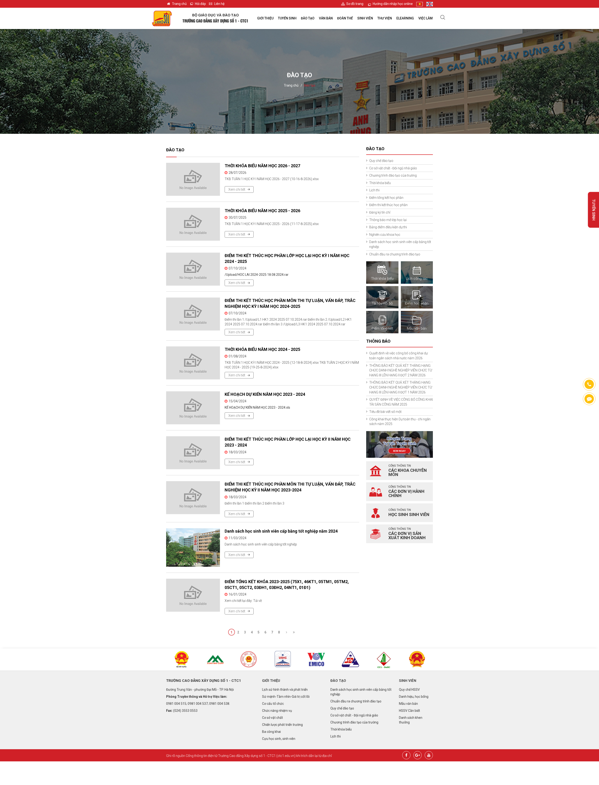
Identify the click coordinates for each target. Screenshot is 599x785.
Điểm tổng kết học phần (386, 198)
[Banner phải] (399, 444)
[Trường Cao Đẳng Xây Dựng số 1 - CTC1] (162, 18)
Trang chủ (179, 4)
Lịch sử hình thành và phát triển (285, 689)
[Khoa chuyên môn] (375, 470)
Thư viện (384, 18)
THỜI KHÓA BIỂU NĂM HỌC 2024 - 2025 (262, 349)
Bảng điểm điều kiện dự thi (388, 227)
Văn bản (326, 18)
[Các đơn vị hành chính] (375, 492)
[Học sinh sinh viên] (375, 513)
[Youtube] (429, 754)
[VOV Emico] (316, 659)
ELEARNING (405, 18)
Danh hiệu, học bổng (413, 696)
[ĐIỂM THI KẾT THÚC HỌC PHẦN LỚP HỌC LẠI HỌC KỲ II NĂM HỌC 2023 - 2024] (193, 452)
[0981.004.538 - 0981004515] (589, 384)
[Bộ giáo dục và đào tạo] (249, 659)
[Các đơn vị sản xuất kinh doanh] (375, 534)
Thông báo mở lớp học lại (388, 220)
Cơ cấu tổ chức (273, 703)
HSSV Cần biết (409, 710)
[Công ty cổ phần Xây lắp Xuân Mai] (215, 659)
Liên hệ (219, 4)
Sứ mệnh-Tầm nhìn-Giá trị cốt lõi (286, 696)
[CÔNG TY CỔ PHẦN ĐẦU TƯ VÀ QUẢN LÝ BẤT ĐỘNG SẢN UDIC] (282, 659)
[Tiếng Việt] (419, 4)
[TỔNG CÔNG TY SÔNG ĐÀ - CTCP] (350, 659)
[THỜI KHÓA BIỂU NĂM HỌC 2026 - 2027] (193, 179)
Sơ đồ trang (354, 4)
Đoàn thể (345, 18)
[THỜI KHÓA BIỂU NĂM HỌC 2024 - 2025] (193, 362)
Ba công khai (271, 732)
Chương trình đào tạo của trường (393, 175)
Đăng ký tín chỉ (379, 212)
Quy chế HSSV (409, 689)
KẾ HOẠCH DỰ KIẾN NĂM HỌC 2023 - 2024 (265, 394)
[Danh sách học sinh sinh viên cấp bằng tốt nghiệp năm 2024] (193, 547)
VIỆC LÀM (425, 18)
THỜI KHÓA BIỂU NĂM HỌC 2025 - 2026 (262, 210)
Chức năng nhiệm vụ (277, 710)
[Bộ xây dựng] (181, 659)
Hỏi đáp (200, 4)
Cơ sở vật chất (272, 718)
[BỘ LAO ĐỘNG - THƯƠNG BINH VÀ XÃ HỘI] (417, 659)
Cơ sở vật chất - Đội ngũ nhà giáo (393, 168)
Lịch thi (374, 190)
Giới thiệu (265, 18)
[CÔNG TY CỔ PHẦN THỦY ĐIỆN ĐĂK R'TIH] (383, 660)
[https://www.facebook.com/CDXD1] (589, 398)
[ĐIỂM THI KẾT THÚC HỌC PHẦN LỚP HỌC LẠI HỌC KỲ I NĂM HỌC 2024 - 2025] (193, 269)
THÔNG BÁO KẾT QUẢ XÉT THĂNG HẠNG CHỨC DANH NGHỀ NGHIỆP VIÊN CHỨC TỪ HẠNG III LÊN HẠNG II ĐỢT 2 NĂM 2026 (400, 370)
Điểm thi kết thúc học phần (388, 205)
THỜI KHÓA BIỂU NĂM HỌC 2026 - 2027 (262, 165)
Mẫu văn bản (408, 703)
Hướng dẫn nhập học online (393, 4)
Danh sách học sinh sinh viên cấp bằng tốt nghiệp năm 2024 (281, 531)
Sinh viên (365, 18)
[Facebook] (406, 754)
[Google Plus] (417, 754)
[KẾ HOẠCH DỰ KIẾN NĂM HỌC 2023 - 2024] (193, 407)
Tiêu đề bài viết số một (385, 412)
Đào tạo (307, 18)
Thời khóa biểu (380, 183)
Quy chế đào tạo (381, 161)
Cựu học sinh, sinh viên (278, 739)
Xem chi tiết (236, 189)
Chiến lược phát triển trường (282, 725)
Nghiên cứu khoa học (384, 234)
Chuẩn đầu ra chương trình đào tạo (394, 254)
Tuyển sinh (287, 18)
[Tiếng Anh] (429, 4)
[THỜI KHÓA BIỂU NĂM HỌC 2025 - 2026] (193, 224)
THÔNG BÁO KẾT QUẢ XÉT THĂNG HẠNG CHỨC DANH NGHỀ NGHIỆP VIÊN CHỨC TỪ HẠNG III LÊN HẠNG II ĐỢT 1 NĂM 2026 (400, 387)
